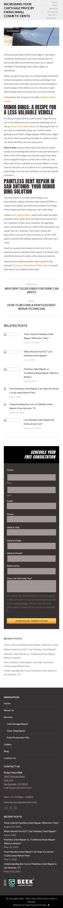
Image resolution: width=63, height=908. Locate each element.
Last (9, 495)
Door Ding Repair (16, 730)
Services (8, 717)
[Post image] (12, 339)
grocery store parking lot (22, 126)
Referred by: (13, 565)
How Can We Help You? (19, 578)
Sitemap (31, 901)
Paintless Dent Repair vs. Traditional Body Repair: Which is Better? (41, 372)
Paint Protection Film (18, 737)
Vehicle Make (15, 540)
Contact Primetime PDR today (31, 265)
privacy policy (21, 603)
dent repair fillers (21, 214)
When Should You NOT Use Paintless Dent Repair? (38, 353)
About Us (9, 710)
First (9, 483)
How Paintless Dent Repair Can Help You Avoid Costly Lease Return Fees (34, 390)
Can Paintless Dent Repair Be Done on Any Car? (39, 421)
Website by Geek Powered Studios (30, 905)
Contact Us (10, 758)
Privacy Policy (49, 898)
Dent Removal (13, 31)
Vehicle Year (14, 527)
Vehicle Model (15, 553)
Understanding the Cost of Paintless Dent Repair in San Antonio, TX (31, 406)
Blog (6, 751)
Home (7, 703)
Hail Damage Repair (17, 723)
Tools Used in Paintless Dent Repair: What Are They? (38, 336)
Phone (11, 514)
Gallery (7, 744)
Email (11, 500)
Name (11, 469)
